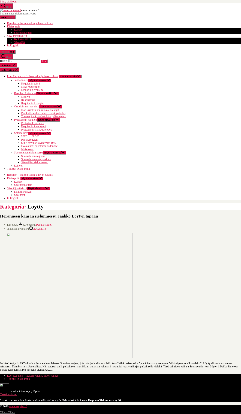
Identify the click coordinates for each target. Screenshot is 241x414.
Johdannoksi (21, 79)
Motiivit (25, 96)
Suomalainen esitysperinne (36, 159)
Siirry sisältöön (8, 1)
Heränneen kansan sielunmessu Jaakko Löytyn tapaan (49, 216)
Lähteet (18, 165)
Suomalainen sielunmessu (28, 152)
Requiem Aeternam (25, 93)
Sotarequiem (21, 132)
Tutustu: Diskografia (18, 168)
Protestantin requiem (25, 119)
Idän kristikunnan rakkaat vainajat (40, 109)
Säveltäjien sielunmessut (34, 162)
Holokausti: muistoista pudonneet (39, 145)
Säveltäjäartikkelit (17, 35)
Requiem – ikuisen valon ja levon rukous (30, 23)
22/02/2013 (39, 228)
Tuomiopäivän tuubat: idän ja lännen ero (43, 116)
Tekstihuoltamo (8, 394)
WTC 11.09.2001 (31, 136)
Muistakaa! (27, 149)
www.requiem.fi (18, 406)
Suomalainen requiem (33, 156)
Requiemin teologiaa (32, 103)
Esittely (18, 29)
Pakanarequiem (29, 139)
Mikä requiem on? (31, 86)
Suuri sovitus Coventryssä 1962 (38, 142)
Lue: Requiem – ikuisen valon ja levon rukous (32, 76)
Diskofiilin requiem (32, 89)
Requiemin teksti (30, 83)
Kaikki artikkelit (23, 39)
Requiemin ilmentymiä (33, 126)
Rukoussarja (28, 99)
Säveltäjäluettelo (23, 32)
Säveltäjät (19, 42)
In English (13, 45)
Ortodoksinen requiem (26, 106)
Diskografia (13, 26)
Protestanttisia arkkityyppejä (36, 129)
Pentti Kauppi (44, 224)
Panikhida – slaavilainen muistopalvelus (43, 113)
